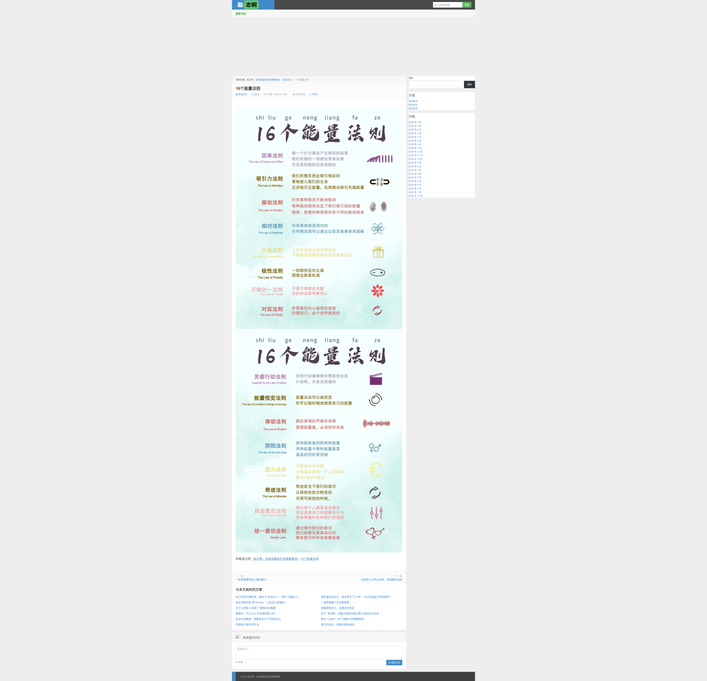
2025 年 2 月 (415, 188)
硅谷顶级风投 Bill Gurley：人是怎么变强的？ (261, 602)
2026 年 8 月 (415, 122)
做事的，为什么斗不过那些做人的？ (256, 613)
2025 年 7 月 (415, 170)
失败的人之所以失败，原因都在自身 (381, 579)
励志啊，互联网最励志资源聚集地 (253, 5)
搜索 (411, 78)
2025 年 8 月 (415, 166)
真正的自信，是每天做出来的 (337, 624)
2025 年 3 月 (415, 184)
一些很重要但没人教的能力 (251, 579)
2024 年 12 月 (416, 195)
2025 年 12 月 (416, 151)
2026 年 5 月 (415, 133)
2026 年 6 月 (415, 129)
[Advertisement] (353, 46)
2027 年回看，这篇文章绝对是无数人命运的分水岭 (350, 613)
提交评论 (395, 662)
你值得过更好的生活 (247, 624)
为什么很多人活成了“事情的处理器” (256, 608)
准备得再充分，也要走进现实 (337, 608)
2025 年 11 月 (416, 155)
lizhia (257, 94)
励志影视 (413, 108)
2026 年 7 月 (415, 125)
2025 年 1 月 (415, 192)
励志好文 (287, 79)
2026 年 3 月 (415, 140)
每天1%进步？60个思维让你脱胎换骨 (342, 619)
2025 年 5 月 (415, 177)
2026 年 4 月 (415, 136)
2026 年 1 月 (415, 147)
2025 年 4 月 (415, 181)
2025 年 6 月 (415, 173)
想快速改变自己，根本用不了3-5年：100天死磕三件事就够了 (356, 597)
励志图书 (413, 101)
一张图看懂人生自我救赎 (335, 602)
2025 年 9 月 (415, 162)
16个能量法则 (248, 88)
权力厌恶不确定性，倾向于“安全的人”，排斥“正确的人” (267, 597)
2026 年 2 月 (415, 144)
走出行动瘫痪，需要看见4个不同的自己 (258, 619)
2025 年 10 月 (416, 158)
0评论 (315, 94)
